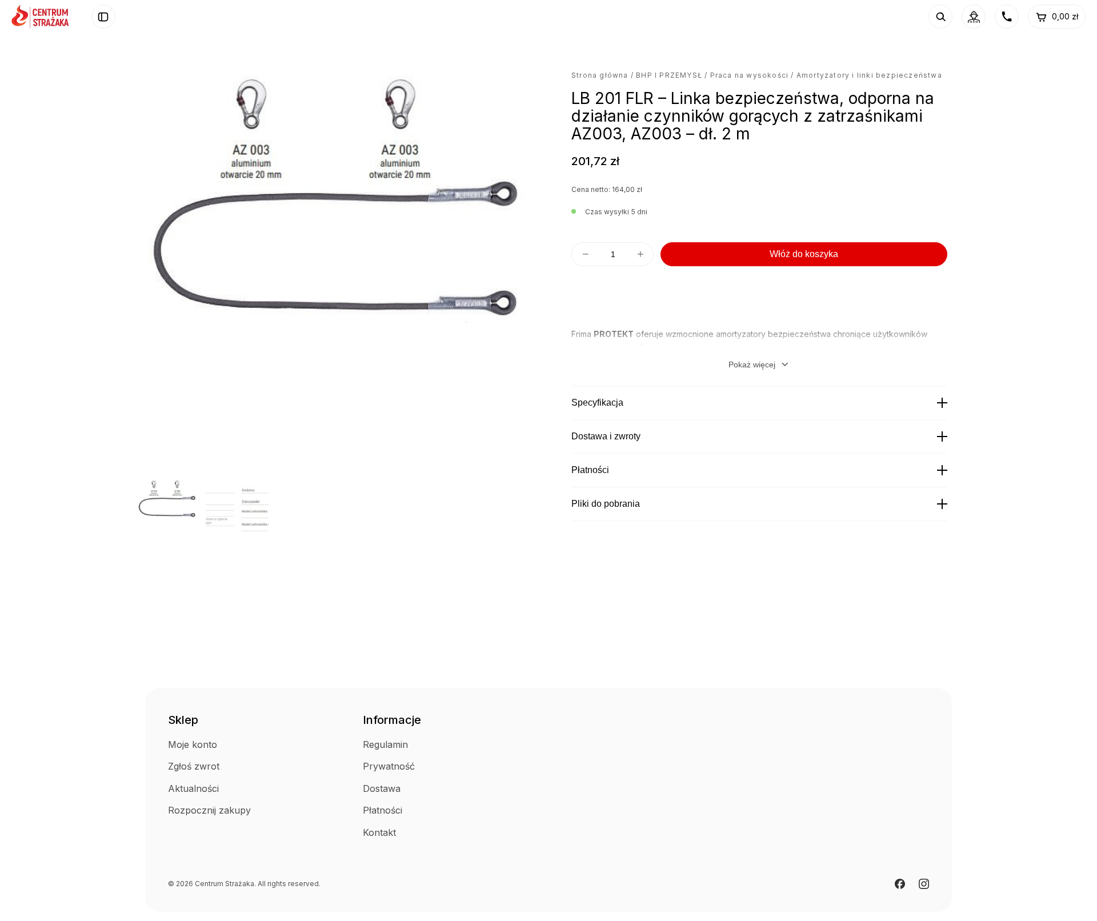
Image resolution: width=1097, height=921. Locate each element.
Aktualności (193, 788)
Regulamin (385, 744)
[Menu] (103, 17)
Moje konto (192, 744)
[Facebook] (900, 884)
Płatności (590, 470)
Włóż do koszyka (804, 254)
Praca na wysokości (749, 75)
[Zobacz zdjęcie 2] (237, 507)
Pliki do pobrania (605, 503)
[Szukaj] (940, 17)
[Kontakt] (1007, 17)
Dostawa (382, 788)
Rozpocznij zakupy (209, 810)
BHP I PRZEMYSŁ (669, 75)
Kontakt (379, 832)
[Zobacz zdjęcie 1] (167, 507)
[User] (974, 17)
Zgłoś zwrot (193, 766)
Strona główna (599, 75)
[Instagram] (924, 884)
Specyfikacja (597, 402)
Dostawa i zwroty (605, 436)
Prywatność (389, 766)
